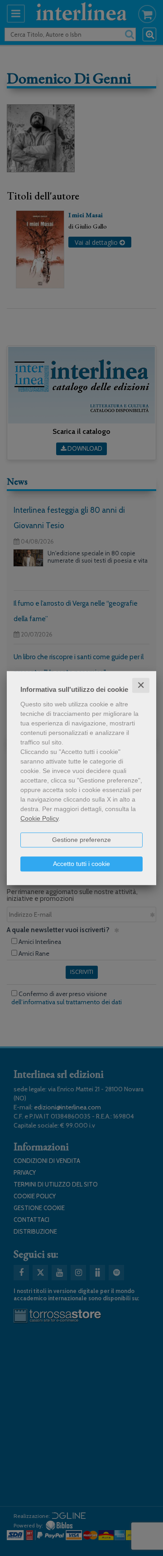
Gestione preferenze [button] (81, 839)
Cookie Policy (39, 818)
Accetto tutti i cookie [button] (81, 863)
